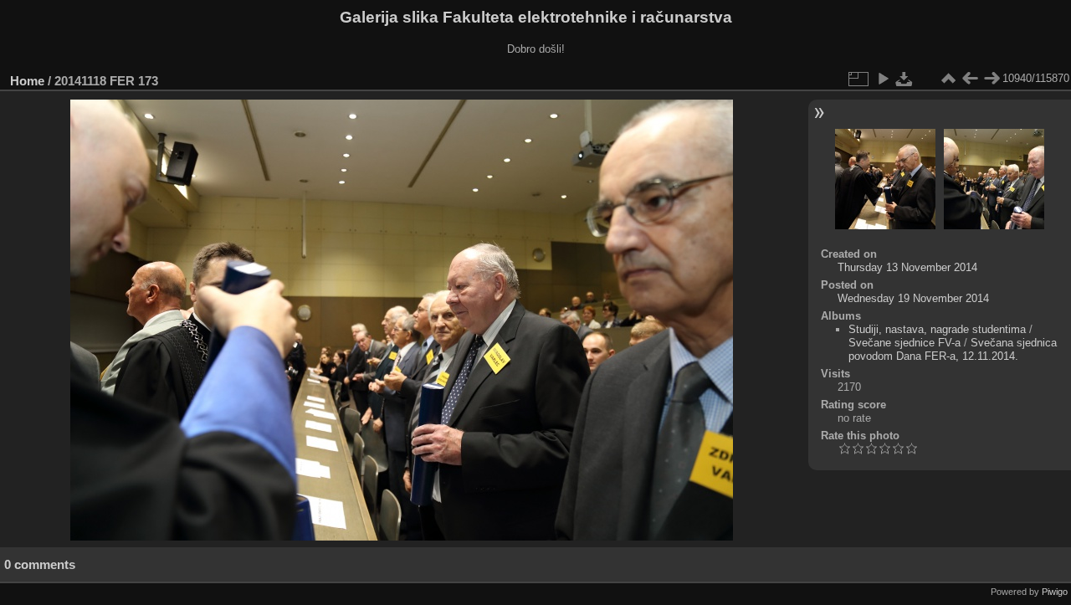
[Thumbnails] (948, 79)
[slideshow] (883, 79)
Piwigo (1055, 592)
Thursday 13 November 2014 (907, 267)
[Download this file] (904, 79)
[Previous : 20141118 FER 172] (970, 79)
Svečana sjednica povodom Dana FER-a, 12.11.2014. (952, 349)
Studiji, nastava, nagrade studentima (937, 329)
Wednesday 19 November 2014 (913, 298)
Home (27, 81)
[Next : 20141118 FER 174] (991, 79)
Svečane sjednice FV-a (904, 342)
